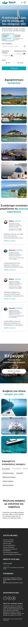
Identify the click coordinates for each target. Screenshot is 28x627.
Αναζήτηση (14, 68)
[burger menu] (22, 2)
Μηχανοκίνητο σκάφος (9, 477)
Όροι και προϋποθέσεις (9, 545)
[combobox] (11, 46)
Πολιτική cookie (7, 543)
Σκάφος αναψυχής (8, 481)
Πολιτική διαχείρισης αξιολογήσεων (12, 554)
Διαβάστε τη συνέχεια (9, 240)
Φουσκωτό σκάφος (8, 485)
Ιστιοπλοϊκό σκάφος (8, 473)
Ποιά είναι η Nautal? (8, 539)
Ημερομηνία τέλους (20, 51)
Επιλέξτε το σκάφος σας (14, 372)
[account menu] (24, 2)
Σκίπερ (4, 60)
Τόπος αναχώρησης (7, 43)
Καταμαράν (19, 473)
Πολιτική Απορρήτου (8, 541)
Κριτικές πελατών (7, 563)
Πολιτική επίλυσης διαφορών (10, 552)
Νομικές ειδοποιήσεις (8, 547)
